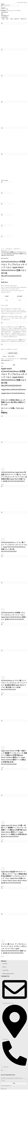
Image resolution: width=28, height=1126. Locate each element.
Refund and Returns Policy (8, 973)
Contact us (5, 963)
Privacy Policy (5, 970)
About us (4, 967)
